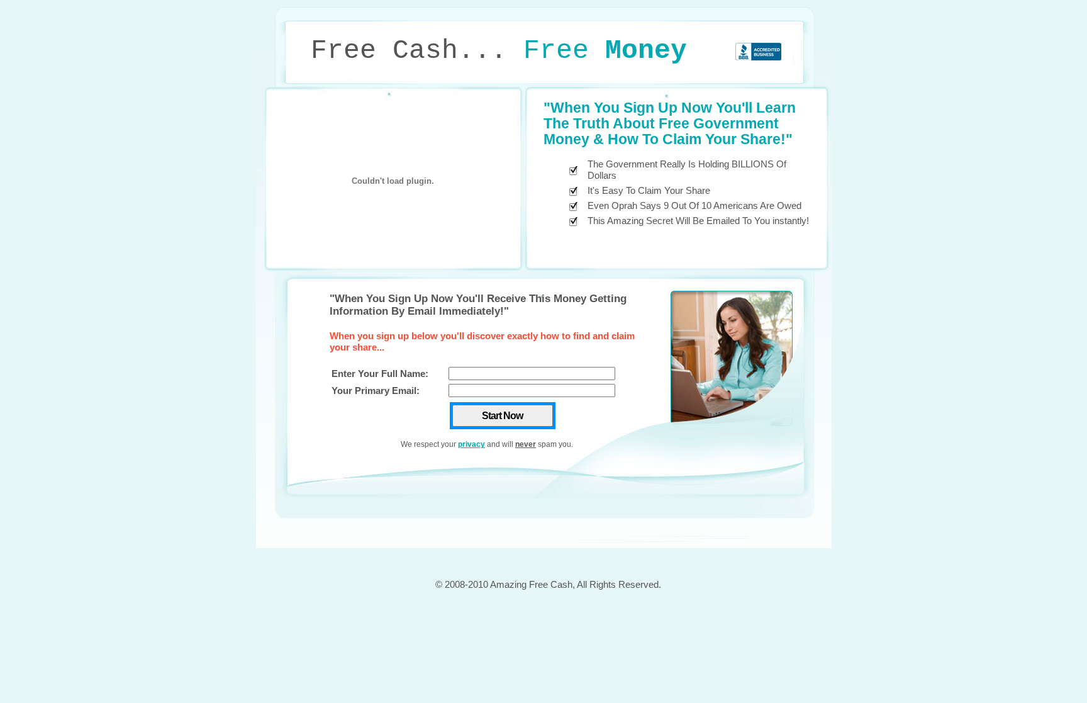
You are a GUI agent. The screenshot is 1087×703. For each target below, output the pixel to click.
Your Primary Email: (376, 390)
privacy (471, 444)
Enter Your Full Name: (380, 373)
